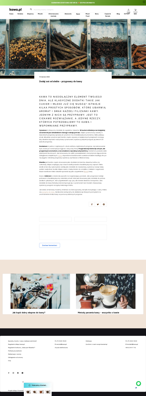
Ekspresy (30, 14)
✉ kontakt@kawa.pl (131, 344)
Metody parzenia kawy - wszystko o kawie (98, 312)
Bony (97, 14)
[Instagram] (13, 373)
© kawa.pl (11, 388)
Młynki (40, 14)
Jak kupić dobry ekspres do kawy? (28, 312)
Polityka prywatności (15, 351)
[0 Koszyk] (135, 9)
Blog (118, 14)
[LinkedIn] (22, 373)
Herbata (20, 14)
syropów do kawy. (48, 192)
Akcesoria (68, 14)
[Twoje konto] (129, 9)
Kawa (11, 14)
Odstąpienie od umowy (15, 357)
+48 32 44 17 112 (130, 347)
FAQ (9, 361)
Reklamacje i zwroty (14, 354)
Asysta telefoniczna (61, 347)
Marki (78, 14)
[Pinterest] (18, 373)
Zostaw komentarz (49, 245)
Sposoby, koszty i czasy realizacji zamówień (22, 341)
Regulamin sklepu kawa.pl (16, 344)
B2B (135, 14)
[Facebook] (8, 373)
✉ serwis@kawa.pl (61, 344)
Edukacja (89, 341)
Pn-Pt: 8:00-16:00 (60, 341)
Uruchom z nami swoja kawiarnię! (96, 344)
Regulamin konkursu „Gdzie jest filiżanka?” (21, 347)
